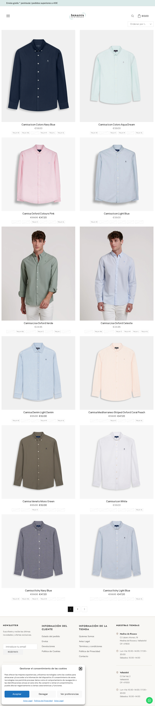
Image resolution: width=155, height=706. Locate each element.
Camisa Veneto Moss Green (38, 501)
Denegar (43, 694)
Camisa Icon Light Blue (117, 213)
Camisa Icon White (116, 501)
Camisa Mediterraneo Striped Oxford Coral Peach (116, 412)
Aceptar (17, 694)
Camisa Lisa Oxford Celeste (117, 323)
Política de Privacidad (43, 701)
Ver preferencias (70, 694)
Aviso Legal (28, 701)
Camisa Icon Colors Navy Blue (38, 124)
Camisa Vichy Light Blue (116, 590)
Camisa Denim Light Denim (38, 412)
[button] (80, 668)
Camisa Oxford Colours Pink (38, 213)
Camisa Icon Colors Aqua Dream (116, 124)
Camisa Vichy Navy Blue (38, 590)
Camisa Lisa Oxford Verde (38, 323)
